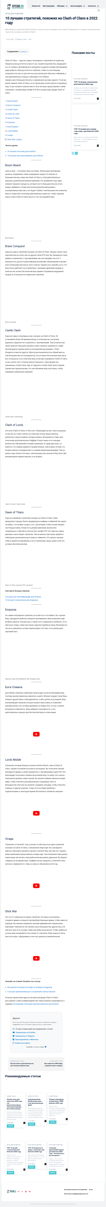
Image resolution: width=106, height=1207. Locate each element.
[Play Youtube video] (36, 734)
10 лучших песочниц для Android (21, 151)
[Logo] (15, 7)
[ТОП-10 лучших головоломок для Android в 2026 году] (15, 1135)
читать (10, 1126)
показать (23, 52)
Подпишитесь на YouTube (25, 1032)
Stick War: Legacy (14, 139)
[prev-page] (73, 153)
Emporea (11, 122)
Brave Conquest (13, 105)
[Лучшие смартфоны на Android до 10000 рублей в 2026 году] (57, 1087)
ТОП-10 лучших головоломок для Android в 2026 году (14, 1149)
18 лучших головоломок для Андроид (21, 600)
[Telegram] (26, 1191)
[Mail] (18, 1191)
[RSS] (22, 1191)
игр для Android (51, 1004)
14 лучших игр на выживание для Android (25, 156)
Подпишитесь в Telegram (24, 1036)
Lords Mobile (12, 131)
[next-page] (76, 153)
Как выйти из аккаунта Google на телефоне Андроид (29, 987)
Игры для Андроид (13, 1144)
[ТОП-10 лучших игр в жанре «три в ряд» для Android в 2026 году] (36, 1135)
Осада (10, 135)
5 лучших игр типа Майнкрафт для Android (23, 597)
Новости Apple (33, 1096)
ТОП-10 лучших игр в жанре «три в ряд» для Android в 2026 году (36, 1149)
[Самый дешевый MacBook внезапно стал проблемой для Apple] (36, 1087)
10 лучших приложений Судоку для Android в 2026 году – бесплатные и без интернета (56, 1151)
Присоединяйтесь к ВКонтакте (26, 1039)
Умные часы (11, 1096)
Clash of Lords (13, 114)
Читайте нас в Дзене (22, 1043)
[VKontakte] (29, 1191)
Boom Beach (12, 101)
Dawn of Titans (13, 118)
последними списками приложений (27, 1004)
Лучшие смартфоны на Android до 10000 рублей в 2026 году (56, 1101)
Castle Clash (12, 109)
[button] (99, 10)
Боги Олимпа (12, 127)
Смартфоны (53, 1096)
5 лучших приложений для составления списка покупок (31, 992)
